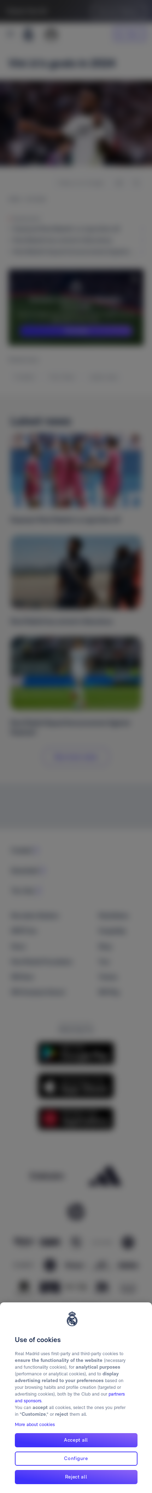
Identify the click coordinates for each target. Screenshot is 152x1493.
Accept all (76, 1440)
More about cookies (35, 1424)
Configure (76, 1458)
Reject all (76, 1477)
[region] (76, 1397)
